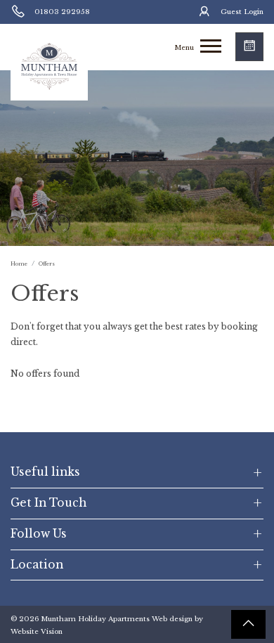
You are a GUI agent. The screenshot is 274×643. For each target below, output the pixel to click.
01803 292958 (62, 12)
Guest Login (242, 12)
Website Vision (37, 632)
